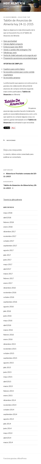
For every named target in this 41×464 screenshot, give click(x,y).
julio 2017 (7, 255)
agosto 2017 (8, 250)
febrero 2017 (8, 278)
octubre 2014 (8, 410)
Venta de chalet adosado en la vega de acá (19, 55)
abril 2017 (7, 269)
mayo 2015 (7, 377)
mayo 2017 (7, 264)
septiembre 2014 (10, 414)
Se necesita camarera (11, 78)
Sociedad (11, 140)
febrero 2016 (8, 335)
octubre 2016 (8, 297)
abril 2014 (7, 438)
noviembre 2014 (9, 405)
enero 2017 (7, 283)
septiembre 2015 (10, 358)
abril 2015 (7, 382)
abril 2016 (7, 325)
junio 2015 (7, 372)
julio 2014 (7, 424)
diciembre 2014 (9, 400)
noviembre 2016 (9, 293)
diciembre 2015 (9, 344)
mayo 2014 (7, 433)
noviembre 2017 (9, 236)
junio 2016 (7, 316)
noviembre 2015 (9, 349)
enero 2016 (8, 339)
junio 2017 (7, 260)
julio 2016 (7, 311)
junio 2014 (7, 428)
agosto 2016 (8, 307)
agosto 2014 (8, 419)
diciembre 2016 (9, 288)
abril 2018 (7, 218)
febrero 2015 (8, 391)
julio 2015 (7, 367)
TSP (28, 17)
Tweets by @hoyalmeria (12, 200)
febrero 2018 (8, 222)
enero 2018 (8, 227)
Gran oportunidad (10, 41)
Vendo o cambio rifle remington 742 (17, 50)
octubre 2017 (8, 241)
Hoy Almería (14, 3)
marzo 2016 (8, 330)
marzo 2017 (8, 274)
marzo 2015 (8, 386)
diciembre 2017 (9, 232)
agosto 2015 (8, 363)
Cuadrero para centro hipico (14, 69)
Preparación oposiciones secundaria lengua (20, 58)
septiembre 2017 (10, 246)
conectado (25, 154)
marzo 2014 (8, 442)
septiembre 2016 (10, 302)
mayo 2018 (7, 213)
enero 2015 (8, 396)
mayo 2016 (7, 321)
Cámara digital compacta (13, 44)
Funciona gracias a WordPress (15, 458)
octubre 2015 (8, 353)
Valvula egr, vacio (10, 53)
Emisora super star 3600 (13, 47)
